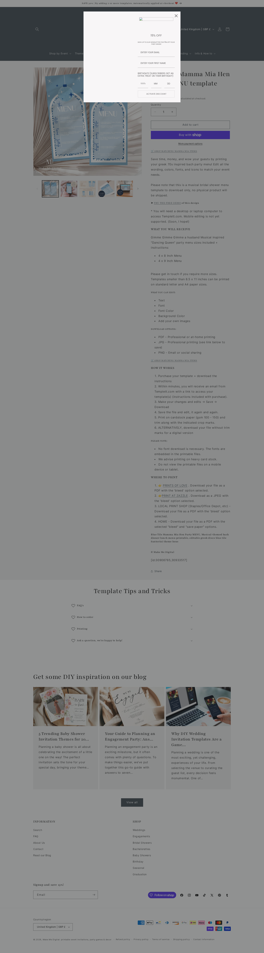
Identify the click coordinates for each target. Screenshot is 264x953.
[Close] (176, 15)
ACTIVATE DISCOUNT (156, 93)
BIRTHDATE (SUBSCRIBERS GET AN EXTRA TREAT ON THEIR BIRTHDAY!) (155, 74)
